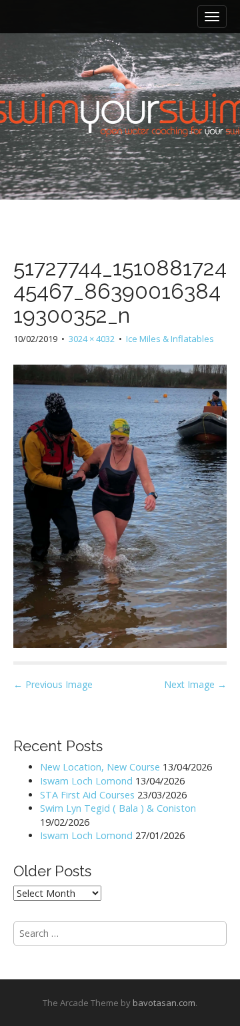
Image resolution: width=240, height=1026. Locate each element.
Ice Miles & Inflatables (170, 339)
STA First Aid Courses (87, 794)
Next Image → (195, 684)
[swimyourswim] (120, 73)
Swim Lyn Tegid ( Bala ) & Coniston (118, 808)
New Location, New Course (100, 767)
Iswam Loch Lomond (86, 780)
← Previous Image (53, 684)
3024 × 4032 (92, 339)
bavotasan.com (164, 1003)
